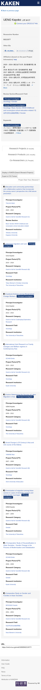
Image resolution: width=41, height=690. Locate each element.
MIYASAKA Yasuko (11, 605)
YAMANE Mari (10, 454)
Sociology (6, 101)
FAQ (3, 668)
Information (5, 660)
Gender (14, 101)
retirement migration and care (16, 244)
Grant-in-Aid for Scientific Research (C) (18, 217)
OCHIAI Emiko (10, 358)
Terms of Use (6, 675)
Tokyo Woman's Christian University (17, 283)
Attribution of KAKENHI (9, 679)
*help (36, 23)
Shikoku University (11, 233)
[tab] (21, 148)
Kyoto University (11, 386)
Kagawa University (11, 235)
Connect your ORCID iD (25, 23)
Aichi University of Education (14, 482)
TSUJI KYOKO (10, 203)
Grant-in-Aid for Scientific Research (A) (18, 372)
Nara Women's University (13, 632)
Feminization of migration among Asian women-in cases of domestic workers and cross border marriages (18, 493)
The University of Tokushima (14, 285)
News (3, 672)
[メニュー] (38, 2)
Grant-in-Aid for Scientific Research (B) (18, 269)
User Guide (5, 664)
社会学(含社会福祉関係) (13, 625)
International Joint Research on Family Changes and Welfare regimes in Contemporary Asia (18, 346)
